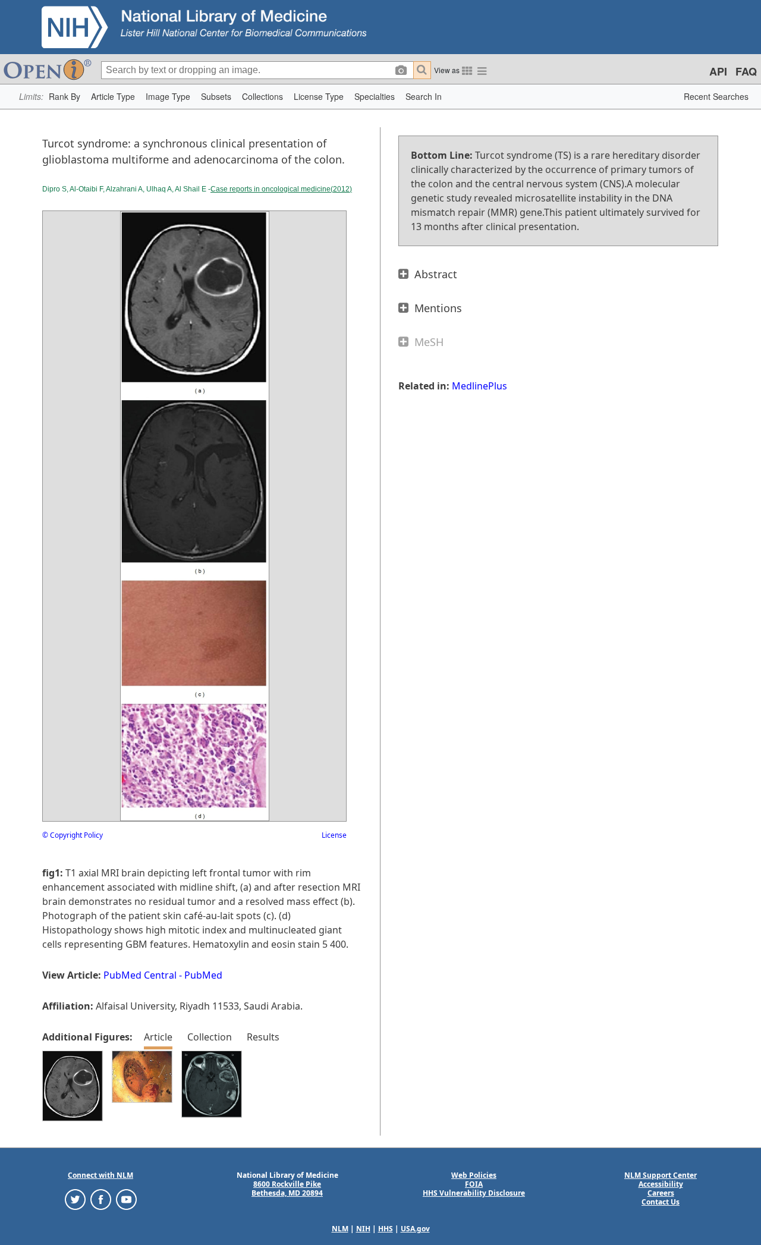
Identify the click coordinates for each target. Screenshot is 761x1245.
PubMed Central (140, 975)
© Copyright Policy (72, 835)
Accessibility (661, 1184)
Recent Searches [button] (716, 96)
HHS (385, 1229)
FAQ (746, 71)
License (334, 835)
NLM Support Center (660, 1175)
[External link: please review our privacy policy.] (75, 1199)
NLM (340, 1229)
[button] (64, 96)
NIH (363, 1229)
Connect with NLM (100, 1175)
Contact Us (660, 1202)
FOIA (474, 1184)
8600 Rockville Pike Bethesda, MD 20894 (287, 1188)
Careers (660, 1193)
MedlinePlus (479, 385)
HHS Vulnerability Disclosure (474, 1193)
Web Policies (473, 1175)
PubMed (203, 975)
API (718, 71)
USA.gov (415, 1229)
